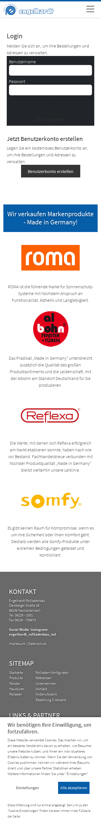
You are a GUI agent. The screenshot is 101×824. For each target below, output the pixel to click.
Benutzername (22, 61)
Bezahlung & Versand (51, 699)
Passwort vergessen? (50, 119)
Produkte (16, 678)
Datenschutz (37, 643)
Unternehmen (46, 683)
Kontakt (41, 688)
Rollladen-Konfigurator (52, 672)
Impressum (17, 643)
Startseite (16, 672)
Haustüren (16, 688)
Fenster (14, 683)
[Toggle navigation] (90, 10)
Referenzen (44, 678)
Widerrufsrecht (46, 694)
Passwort (17, 81)
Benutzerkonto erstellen (51, 171)
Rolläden (15, 694)
